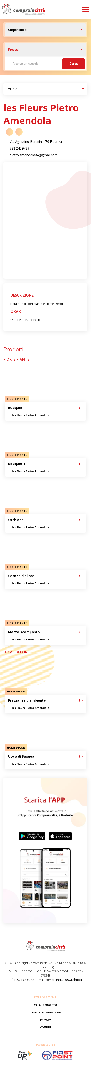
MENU (12, 89)
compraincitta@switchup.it (64, 980)
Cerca (74, 63)
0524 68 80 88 (25, 980)
